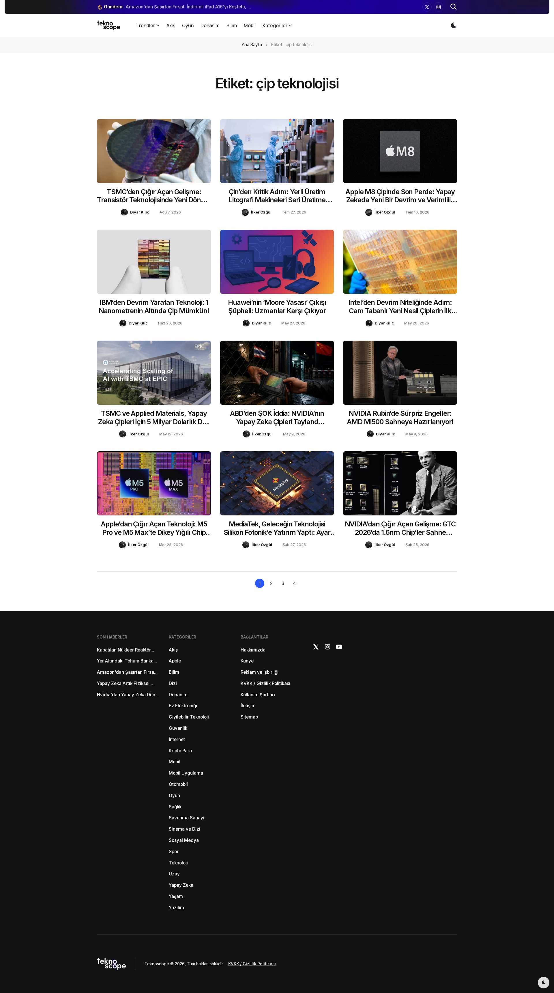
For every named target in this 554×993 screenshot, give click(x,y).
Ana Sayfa (252, 44)
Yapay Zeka (181, 885)
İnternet (177, 739)
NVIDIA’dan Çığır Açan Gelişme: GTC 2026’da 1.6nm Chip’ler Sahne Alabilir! (400, 532)
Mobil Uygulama (186, 773)
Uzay (174, 874)
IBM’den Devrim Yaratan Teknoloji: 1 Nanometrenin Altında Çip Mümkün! (154, 306)
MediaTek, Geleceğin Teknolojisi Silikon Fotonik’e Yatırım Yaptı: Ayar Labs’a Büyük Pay (277, 532)
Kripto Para (180, 750)
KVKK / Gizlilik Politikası (265, 683)
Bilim (232, 25)
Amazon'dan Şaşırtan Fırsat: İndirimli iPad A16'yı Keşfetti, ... (188, 7)
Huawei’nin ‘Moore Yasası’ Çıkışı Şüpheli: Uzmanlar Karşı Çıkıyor (277, 306)
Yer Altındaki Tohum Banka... (127, 661)
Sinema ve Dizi (184, 829)
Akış (170, 25)
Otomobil (178, 784)
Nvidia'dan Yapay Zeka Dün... (128, 694)
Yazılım (176, 907)
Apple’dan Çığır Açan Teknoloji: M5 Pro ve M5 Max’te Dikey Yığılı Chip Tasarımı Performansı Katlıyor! (154, 532)
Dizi (173, 683)
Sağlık (175, 807)
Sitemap (249, 717)
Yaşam (176, 896)
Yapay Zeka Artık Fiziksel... (125, 683)
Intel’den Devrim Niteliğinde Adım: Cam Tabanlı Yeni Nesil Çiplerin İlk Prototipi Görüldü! (400, 310)
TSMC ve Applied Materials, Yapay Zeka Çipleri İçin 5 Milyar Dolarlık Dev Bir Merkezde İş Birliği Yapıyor (154, 421)
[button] (453, 6)
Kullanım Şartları (258, 694)
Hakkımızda (253, 650)
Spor (174, 851)
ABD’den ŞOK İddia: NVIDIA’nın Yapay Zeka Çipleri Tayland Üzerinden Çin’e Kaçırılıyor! (277, 421)
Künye (247, 661)
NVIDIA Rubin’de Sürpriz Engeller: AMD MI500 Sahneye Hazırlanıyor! (400, 417)
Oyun (188, 25)
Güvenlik (178, 728)
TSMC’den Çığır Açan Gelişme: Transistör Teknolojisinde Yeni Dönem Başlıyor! (154, 200)
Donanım (210, 25)
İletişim (248, 705)
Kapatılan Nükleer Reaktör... (125, 650)
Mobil (250, 25)
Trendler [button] (145, 25)
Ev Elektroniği (183, 705)
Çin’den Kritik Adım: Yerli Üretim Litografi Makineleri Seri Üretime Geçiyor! (277, 200)
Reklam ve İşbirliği (259, 672)
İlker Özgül (261, 212)
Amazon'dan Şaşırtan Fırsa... (127, 672)
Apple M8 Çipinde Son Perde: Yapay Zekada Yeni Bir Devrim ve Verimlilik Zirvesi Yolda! (400, 200)
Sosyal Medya (184, 840)
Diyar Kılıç (139, 212)
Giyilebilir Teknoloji (189, 717)
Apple (175, 661)
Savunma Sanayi (186, 818)
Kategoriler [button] (275, 25)
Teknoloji (178, 863)
